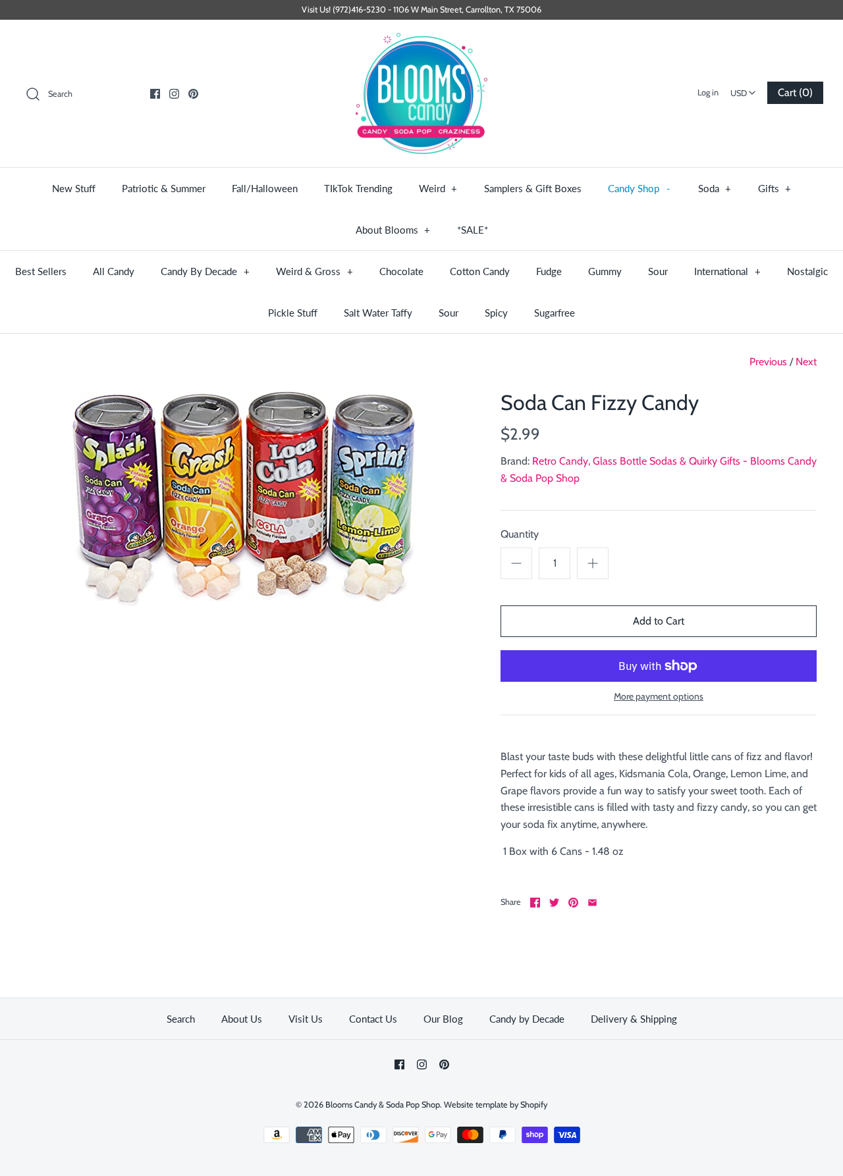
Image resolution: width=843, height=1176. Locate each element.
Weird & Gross (314, 271)
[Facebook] (155, 94)
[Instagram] (174, 94)
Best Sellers (41, 271)
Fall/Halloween (265, 188)
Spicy (496, 313)
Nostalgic (807, 271)
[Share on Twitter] (554, 903)
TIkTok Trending (358, 188)
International (727, 271)
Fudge (549, 271)
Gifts (775, 188)
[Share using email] (592, 903)
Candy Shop (639, 188)
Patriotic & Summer (163, 188)
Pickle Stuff (292, 313)
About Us (241, 1019)
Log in (708, 92)
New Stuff (73, 188)
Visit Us (305, 1019)
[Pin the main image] (573, 903)
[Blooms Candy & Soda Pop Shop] (421, 94)
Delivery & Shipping (634, 1019)
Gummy (605, 271)
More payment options (658, 696)
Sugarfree (554, 313)
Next (806, 361)
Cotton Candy (480, 271)
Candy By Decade (205, 271)
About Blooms (393, 230)
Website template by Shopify (495, 1105)
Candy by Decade (526, 1019)
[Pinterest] (193, 94)
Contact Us (373, 1019)
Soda (715, 188)
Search (181, 1019)
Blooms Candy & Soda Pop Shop (382, 1105)
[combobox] (743, 89)
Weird (438, 188)
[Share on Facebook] (535, 903)
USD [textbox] (744, 89)
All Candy (113, 271)
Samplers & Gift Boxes (533, 188)
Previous (768, 361)
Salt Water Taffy (378, 313)
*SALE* (472, 230)
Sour (658, 271)
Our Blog (443, 1019)
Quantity (520, 534)
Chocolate (401, 271)
